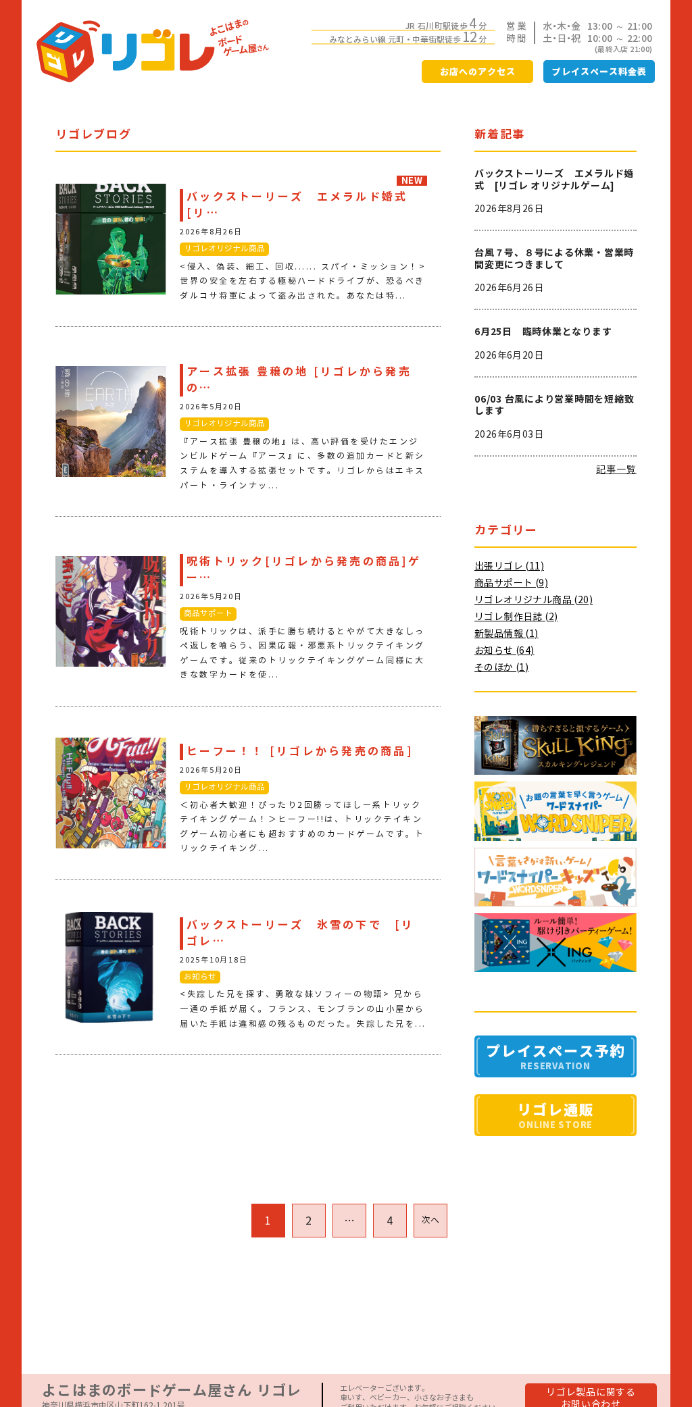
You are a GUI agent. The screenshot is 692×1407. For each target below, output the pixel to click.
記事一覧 (616, 469)
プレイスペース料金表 (599, 72)
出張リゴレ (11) (509, 566)
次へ (431, 1220)
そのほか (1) (501, 667)
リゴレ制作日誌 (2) (516, 616)
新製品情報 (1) (506, 633)
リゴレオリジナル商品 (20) (533, 600)
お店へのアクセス (478, 72)
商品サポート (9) (511, 583)
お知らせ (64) (504, 650)
